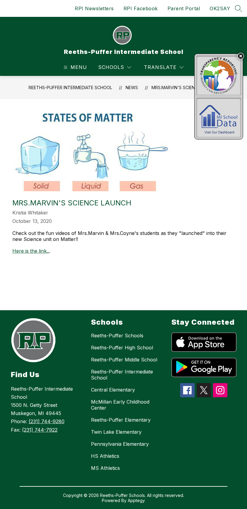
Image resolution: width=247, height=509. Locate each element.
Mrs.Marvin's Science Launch (185, 87)
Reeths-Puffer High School (122, 348)
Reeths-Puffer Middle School (124, 360)
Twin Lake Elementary (116, 432)
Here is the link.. (30, 251)
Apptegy (136, 500)
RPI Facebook (141, 8)
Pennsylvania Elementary (120, 444)
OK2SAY (220, 8)
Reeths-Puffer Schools (117, 336)
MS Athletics (105, 468)
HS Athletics (105, 456)
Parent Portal (183, 8)
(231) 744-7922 (40, 430)
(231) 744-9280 (46, 421)
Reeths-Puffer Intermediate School (70, 87)
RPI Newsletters (94, 8)
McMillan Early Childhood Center (120, 405)
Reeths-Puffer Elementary (121, 420)
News (132, 87)
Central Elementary (113, 390)
